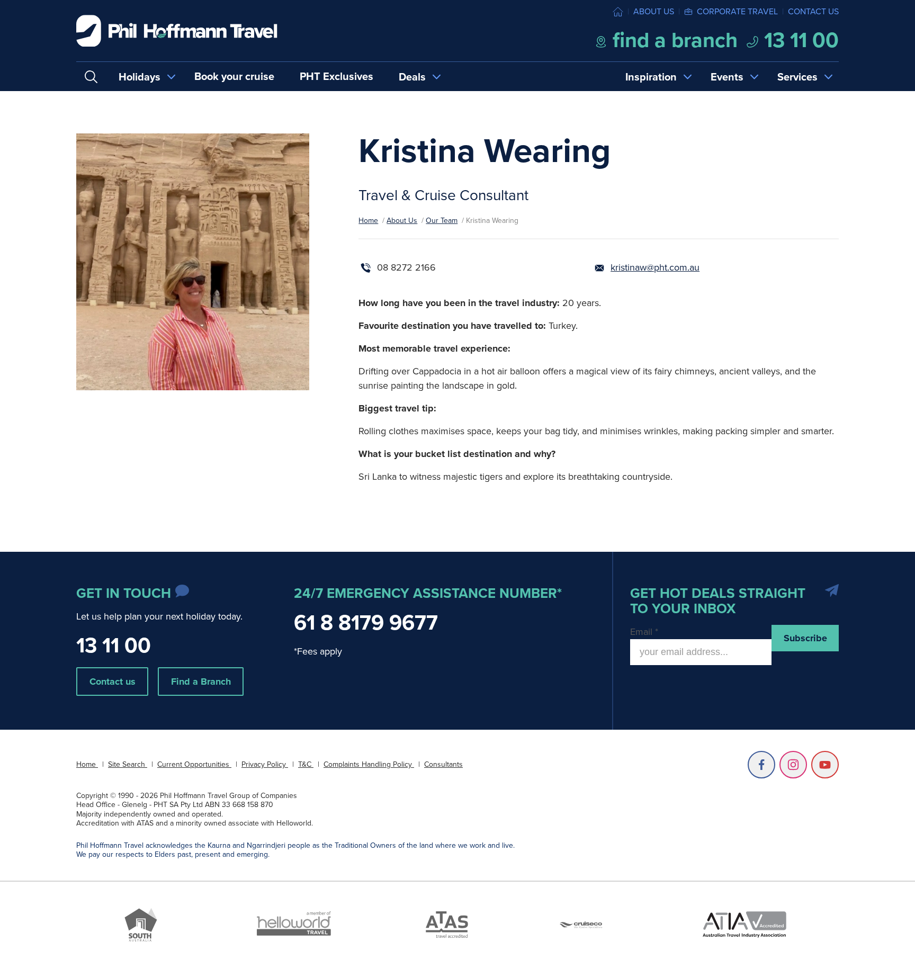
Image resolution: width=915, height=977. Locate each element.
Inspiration (651, 77)
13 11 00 (799, 40)
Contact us (813, 11)
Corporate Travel (737, 11)
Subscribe (805, 638)
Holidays (139, 77)
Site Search (127, 764)
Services (797, 77)
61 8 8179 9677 (366, 622)
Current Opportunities (194, 764)
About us (653, 11)
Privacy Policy (264, 764)
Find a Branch (201, 681)
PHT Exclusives (336, 76)
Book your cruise (234, 76)
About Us (402, 220)
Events (727, 77)
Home (368, 220)
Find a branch (672, 40)
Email (644, 632)
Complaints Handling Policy (369, 764)
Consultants (443, 764)
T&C (305, 764)
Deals (412, 77)
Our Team (441, 220)
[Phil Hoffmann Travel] (176, 31)
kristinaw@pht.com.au (655, 267)
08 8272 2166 (406, 267)
